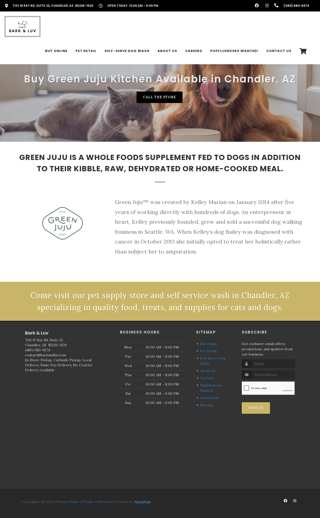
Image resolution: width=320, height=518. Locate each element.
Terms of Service (96, 502)
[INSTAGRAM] (267, 6)
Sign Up (256, 408)
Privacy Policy (67, 502)
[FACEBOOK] (257, 6)
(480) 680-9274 (37, 350)
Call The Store (159, 97)
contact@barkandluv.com (45, 355)
